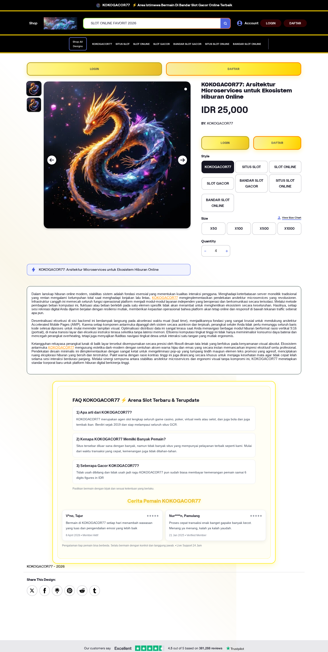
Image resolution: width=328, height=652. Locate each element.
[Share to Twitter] (32, 590)
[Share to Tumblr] (94, 590)
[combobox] (152, 23)
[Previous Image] (52, 160)
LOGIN (271, 23)
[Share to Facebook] (44, 590)
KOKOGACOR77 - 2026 (46, 566)
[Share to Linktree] (57, 590)
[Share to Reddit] (82, 590)
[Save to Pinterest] (69, 590)
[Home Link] (60, 23)
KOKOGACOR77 (165, 298)
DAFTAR (295, 23)
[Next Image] (182, 160)
